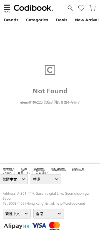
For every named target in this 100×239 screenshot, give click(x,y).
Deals (61, 19)
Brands (11, 19)
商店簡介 (9, 169)
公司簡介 (42, 173)
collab (7, 173)
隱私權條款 (58, 169)
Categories (37, 19)
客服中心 (24, 173)
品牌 (24, 169)
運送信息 (78, 169)
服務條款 (39, 169)
